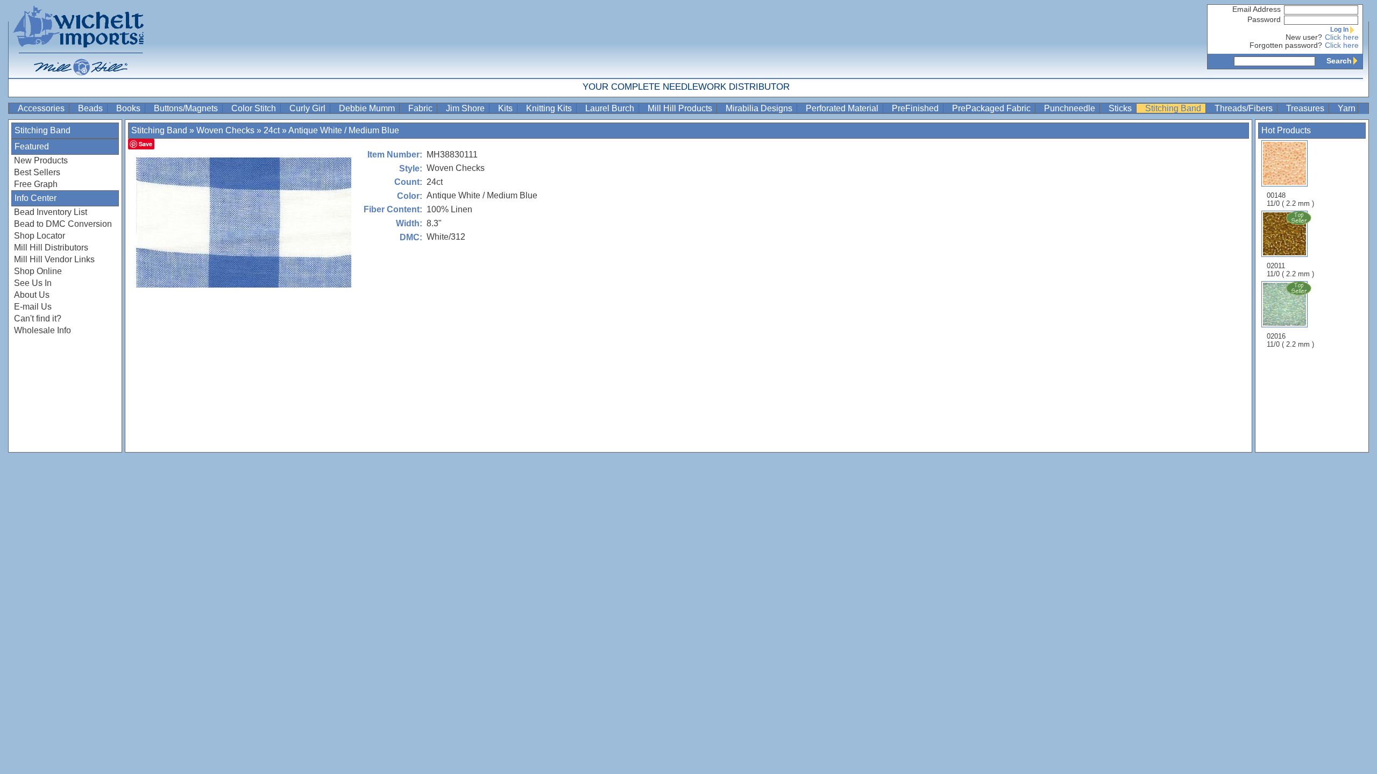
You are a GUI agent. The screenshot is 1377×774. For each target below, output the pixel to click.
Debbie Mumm (368, 108)
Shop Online (38, 271)
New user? (1304, 37)
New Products (41, 160)
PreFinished (916, 108)
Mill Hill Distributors (51, 247)
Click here (1342, 37)
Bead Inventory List (50, 212)
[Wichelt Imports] (79, 39)
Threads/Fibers (1245, 108)
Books (129, 108)
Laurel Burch (610, 108)
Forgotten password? (1286, 45)
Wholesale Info (42, 330)
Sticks (1121, 108)
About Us (31, 294)
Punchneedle (1070, 108)
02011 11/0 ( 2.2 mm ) (1290, 270)
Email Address (1256, 9)
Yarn (1346, 108)
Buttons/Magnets (187, 108)
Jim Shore (466, 108)
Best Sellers (37, 172)
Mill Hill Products (681, 108)
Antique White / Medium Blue (343, 130)
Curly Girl (308, 108)
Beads (91, 108)
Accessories (42, 108)
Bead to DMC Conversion (63, 223)
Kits (506, 108)
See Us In (33, 283)
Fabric (421, 108)
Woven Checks (225, 130)
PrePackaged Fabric (992, 108)
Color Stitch (254, 108)
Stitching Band (1174, 108)
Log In (1339, 29)
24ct (272, 130)
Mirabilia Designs (760, 108)
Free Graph (36, 184)
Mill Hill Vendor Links (54, 259)
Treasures (1306, 108)
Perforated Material (843, 108)
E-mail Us (33, 306)
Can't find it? (37, 318)
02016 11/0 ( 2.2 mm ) (1290, 340)
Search (1339, 60)
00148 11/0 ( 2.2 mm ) (1290, 199)
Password (1264, 20)
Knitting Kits (550, 108)
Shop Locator (39, 235)
